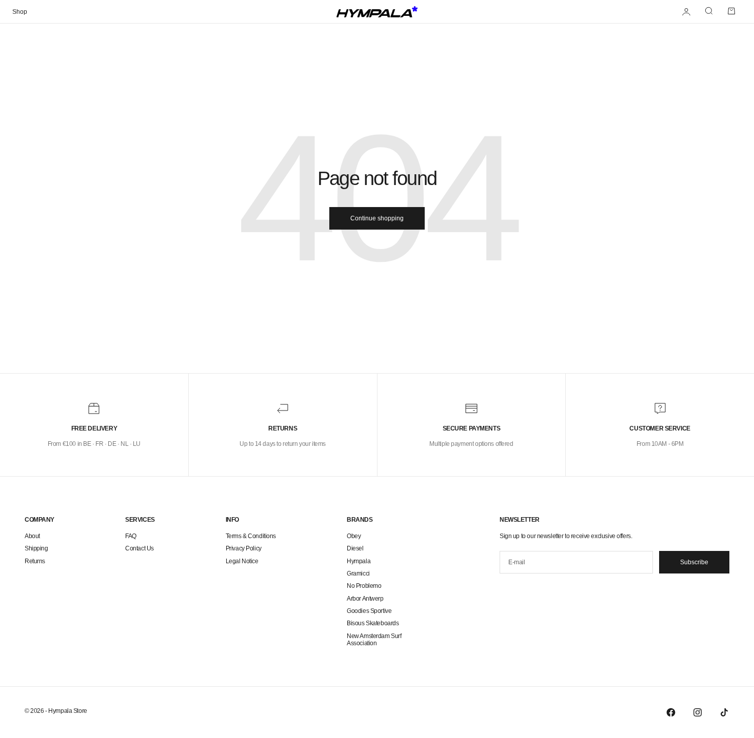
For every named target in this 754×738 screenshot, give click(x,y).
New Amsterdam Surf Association (374, 639)
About (32, 536)
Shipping (36, 548)
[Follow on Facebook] (671, 712)
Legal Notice (242, 561)
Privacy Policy (244, 548)
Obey (354, 536)
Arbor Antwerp (365, 598)
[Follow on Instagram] (697, 712)
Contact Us (139, 548)
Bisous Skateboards (373, 623)
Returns (35, 561)
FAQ (130, 536)
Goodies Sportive (369, 610)
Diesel (355, 548)
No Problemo (364, 585)
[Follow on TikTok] (724, 712)
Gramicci (358, 573)
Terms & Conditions (251, 536)
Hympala (358, 561)
